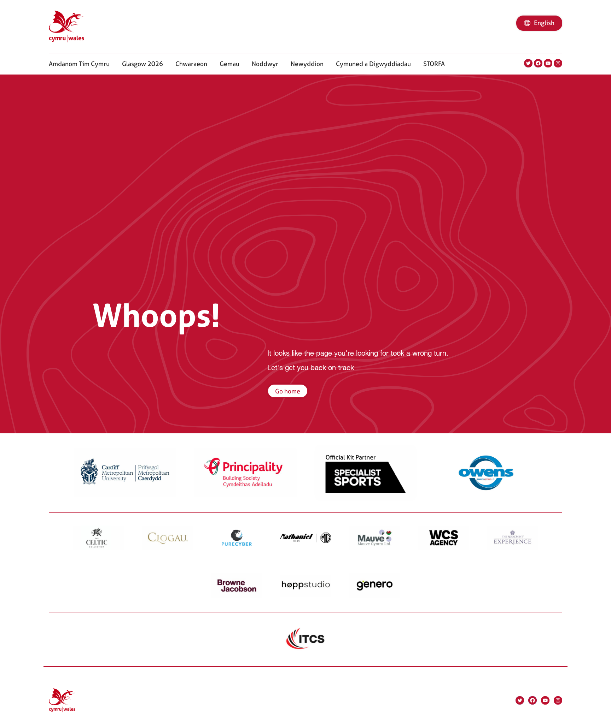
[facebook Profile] (538, 63)
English (544, 22)
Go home (287, 391)
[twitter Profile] (528, 63)
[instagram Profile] (558, 63)
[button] (79, 64)
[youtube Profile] (548, 63)
